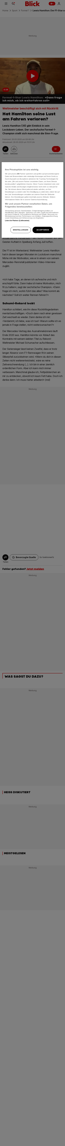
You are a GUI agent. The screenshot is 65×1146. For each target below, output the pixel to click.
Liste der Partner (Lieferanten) (17, 220)
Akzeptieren (42, 230)
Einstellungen (20, 230)
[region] (32, 200)
